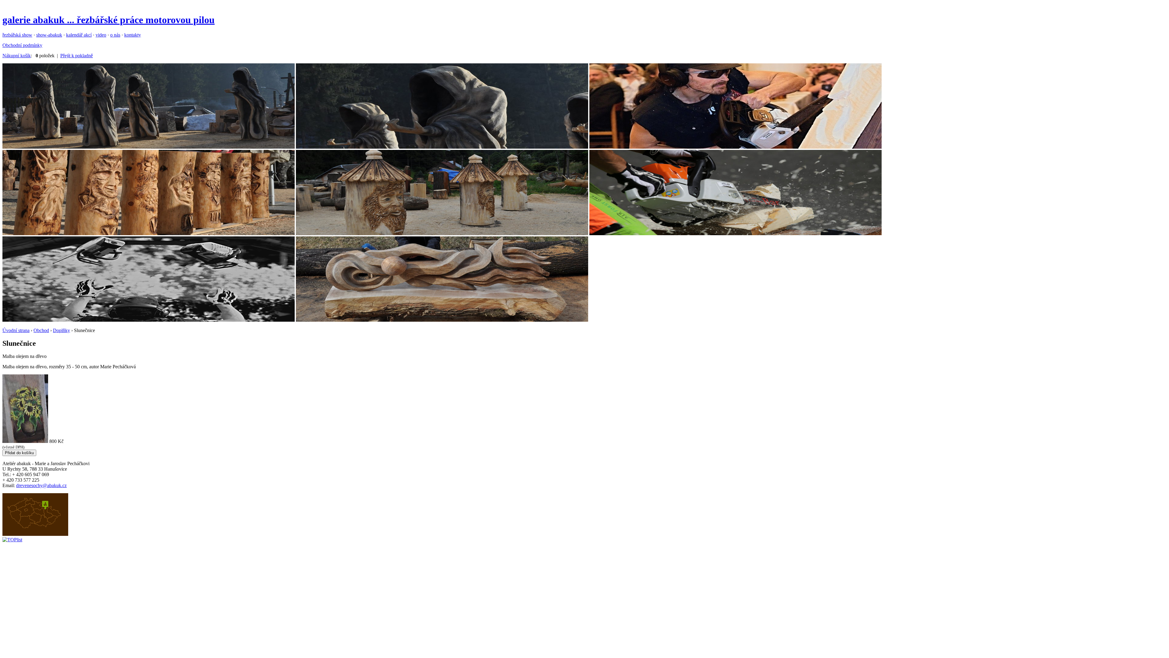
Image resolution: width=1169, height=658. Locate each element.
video (101, 34)
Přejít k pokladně (76, 55)
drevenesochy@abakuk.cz (41, 485)
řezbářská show (17, 34)
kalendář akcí (79, 34)
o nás (115, 34)
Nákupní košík (16, 55)
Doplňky (61, 330)
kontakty (132, 34)
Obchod (41, 330)
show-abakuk (49, 34)
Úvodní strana (16, 330)
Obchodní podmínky (22, 45)
